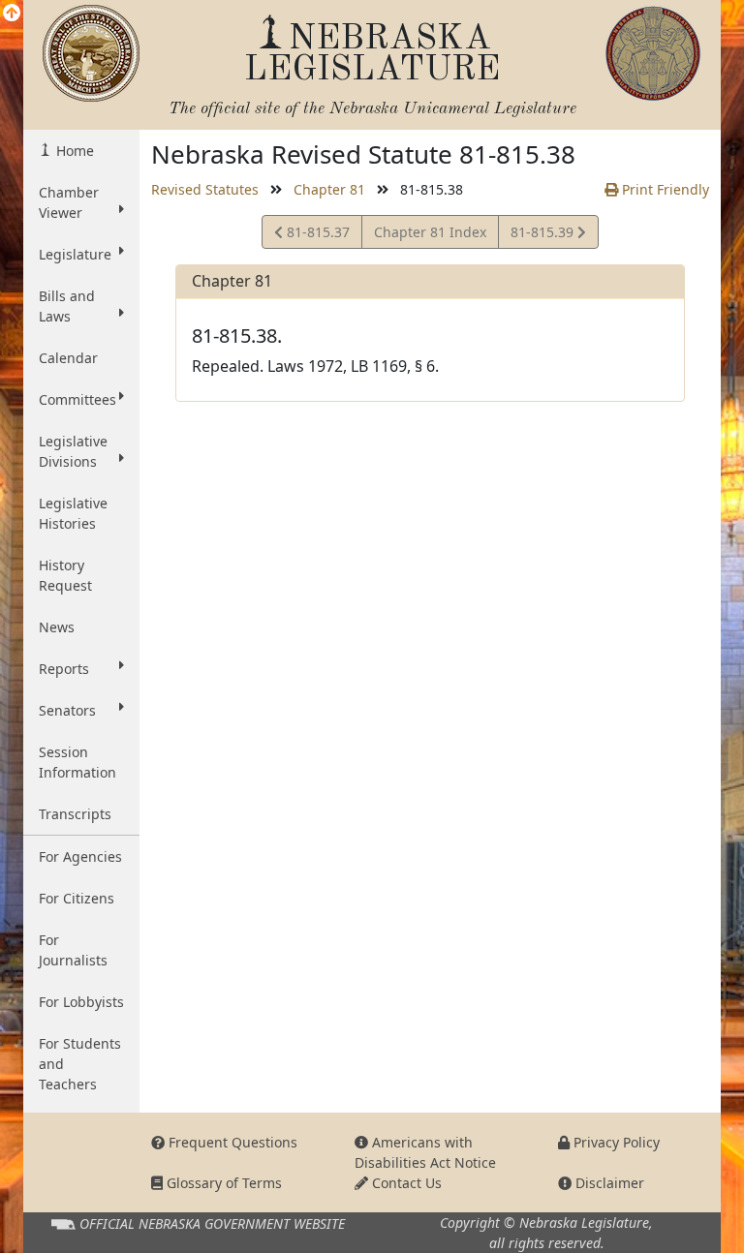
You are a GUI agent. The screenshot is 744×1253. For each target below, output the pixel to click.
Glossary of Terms (222, 1183)
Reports (64, 668)
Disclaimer (608, 1183)
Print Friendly (663, 189)
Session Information (77, 762)
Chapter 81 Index (430, 232)
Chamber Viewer (69, 202)
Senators (67, 710)
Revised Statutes (205, 189)
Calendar (68, 358)
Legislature (75, 254)
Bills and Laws (67, 306)
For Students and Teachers (80, 1063)
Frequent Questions (231, 1142)
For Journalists (73, 950)
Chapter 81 (329, 189)
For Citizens (76, 898)
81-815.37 (316, 235)
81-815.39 (543, 235)
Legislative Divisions (73, 451)
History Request (65, 575)
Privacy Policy (615, 1142)
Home (73, 150)
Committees (77, 399)
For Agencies (80, 856)
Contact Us (405, 1183)
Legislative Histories (73, 513)
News (57, 627)
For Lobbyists (81, 1002)
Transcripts (75, 814)
